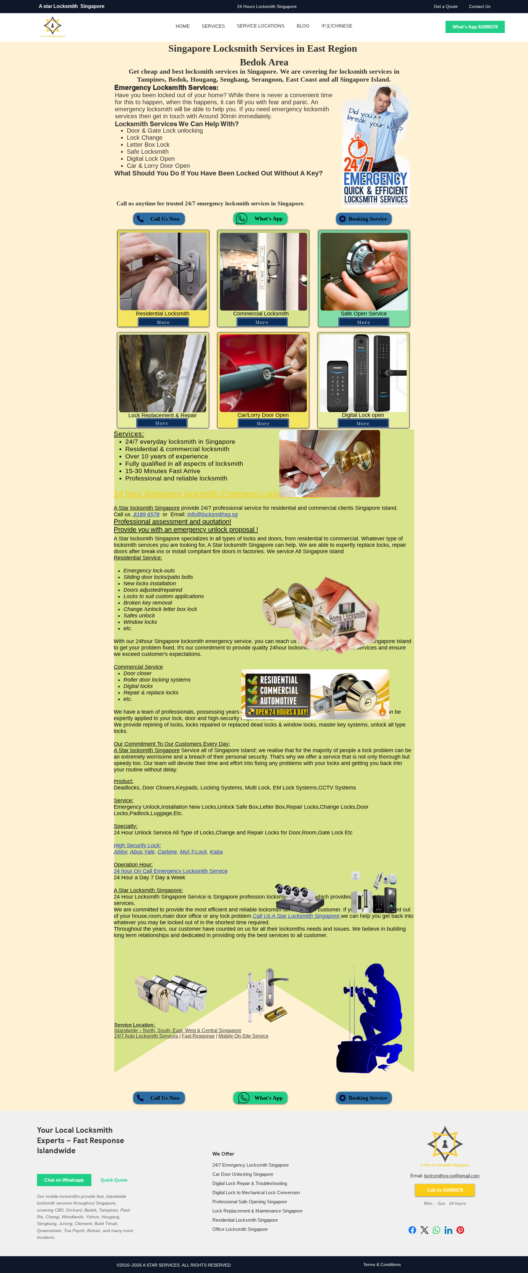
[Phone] (140, 219)
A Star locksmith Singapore (147, 508)
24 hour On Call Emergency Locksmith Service (171, 871)
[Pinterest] (460, 1230)
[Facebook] (412, 1230)
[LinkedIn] (448, 1230)
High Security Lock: (137, 845)
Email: (445, 1175)
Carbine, (168, 852)
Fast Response (198, 1036)
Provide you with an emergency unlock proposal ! (186, 529)
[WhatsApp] (436, 1230)
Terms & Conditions (382, 1264)
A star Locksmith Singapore (72, 6)
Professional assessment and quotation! (172, 521)
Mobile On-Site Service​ (243, 1036)
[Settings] (342, 219)
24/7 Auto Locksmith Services (146, 1036)
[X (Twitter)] (424, 1230)
